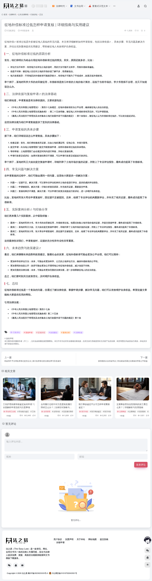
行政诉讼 (34, 14)
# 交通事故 (132, 411)
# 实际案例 (141, 411)
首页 (5, 14)
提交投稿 (104, 539)
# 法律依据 (78, 332)
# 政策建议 (53, 332)
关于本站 (81, 539)
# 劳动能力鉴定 (23, 411)
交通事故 (122, 411)
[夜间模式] (148, 565)
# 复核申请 (28, 332)
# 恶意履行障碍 (67, 411)
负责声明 (69, 539)
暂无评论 (10, 423)
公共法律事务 (23, 14)
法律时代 (12, 14)
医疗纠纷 (84, 411)
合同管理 (47, 411)
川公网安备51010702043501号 (64, 573)
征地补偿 (9, 41)
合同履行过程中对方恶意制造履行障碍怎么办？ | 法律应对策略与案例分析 (56, 407)
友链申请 (60, 542)
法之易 (24, 573)
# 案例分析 (65, 332)
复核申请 (33, 94)
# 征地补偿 (40, 332)
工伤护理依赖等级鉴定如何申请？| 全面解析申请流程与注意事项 (19, 406)
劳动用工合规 (11, 411)
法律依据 (104, 41)
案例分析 (24, 209)
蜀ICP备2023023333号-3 (38, 573)
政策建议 (33, 248)
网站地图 (92, 539)
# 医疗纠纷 (107, 411)
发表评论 (141, 464)
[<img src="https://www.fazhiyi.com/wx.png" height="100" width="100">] (9, 565)
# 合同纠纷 (56, 411)
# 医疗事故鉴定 (95, 411)
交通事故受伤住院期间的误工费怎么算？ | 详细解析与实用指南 (132, 406)
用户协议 (58, 539)
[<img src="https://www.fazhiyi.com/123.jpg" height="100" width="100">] (15, 565)
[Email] (22, 565)
